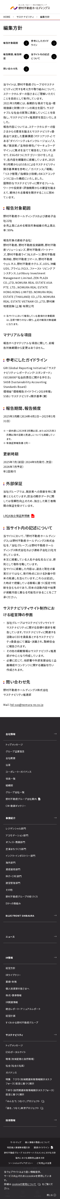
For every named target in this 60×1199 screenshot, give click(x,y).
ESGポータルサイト (16, 1052)
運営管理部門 (13, 883)
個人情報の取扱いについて (37, 1142)
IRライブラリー (13, 975)
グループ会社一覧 (15, 792)
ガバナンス (11, 1072)
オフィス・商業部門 (15, 842)
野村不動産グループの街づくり (22, 896)
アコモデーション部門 (17, 835)
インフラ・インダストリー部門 (20, 855)
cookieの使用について (24, 1184)
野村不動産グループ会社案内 (21, 799)
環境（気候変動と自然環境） (20, 1059)
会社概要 (11, 758)
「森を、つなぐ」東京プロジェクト (22, 1108)
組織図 (9, 785)
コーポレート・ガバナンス (19, 771)
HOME (6, 16)
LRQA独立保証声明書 (16, 516)
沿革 (8, 765)
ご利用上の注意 (44, 1163)
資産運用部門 (13, 869)
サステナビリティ (25, 16)
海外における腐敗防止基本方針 (30, 1157)
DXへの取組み (13, 903)
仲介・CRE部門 (14, 876)
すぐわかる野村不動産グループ (22, 1022)
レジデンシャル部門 (16, 828)
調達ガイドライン (41, 1147)
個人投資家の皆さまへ (17, 988)
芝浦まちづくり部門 (16, 849)
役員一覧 (11, 778)
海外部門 (11, 862)
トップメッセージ (14, 744)
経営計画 (11, 1015)
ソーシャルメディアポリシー (20, 1163)
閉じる (50, 1194)
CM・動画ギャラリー (16, 805)
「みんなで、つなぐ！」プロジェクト (23, 1101)
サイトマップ (15, 1142)
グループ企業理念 (15, 751)
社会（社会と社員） (15, 1065)
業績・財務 (11, 981)
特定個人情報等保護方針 (18, 1147)
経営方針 (11, 968)
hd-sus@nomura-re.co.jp (26, 705)
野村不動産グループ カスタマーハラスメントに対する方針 (30, 1152)
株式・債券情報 (14, 995)
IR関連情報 (12, 1002)
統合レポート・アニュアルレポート (23, 1009)
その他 (9, 889)
